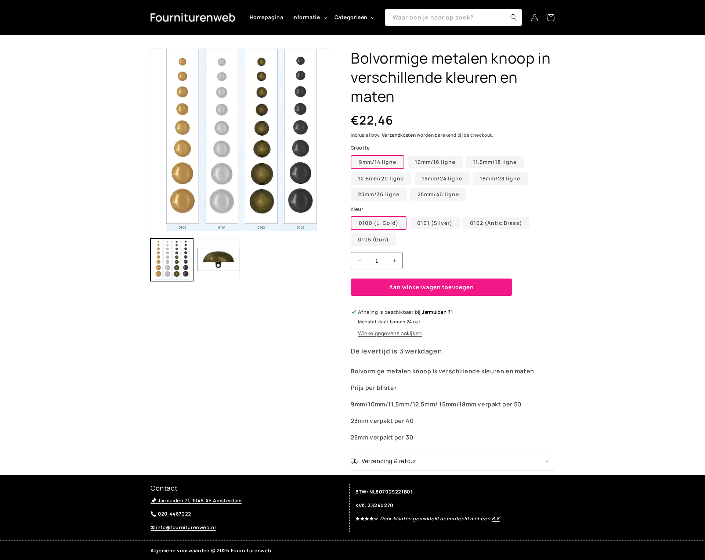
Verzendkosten (399, 135)
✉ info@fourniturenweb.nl (183, 527)
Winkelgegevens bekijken (390, 333)
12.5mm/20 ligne (381, 178)
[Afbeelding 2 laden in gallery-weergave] (218, 259)
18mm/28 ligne (500, 178)
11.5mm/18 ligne (495, 161)
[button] (309, 17)
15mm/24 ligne (442, 178)
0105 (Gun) (373, 239)
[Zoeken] (514, 17)
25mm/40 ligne (438, 194)
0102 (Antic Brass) (496, 222)
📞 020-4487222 (171, 513)
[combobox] (453, 17)
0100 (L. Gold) (378, 222)
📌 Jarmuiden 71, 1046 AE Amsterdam (196, 500)
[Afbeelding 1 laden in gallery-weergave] (172, 259)
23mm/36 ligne (379, 194)
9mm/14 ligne (377, 161)
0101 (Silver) (434, 222)
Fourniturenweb (251, 550)
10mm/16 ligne (435, 161)
